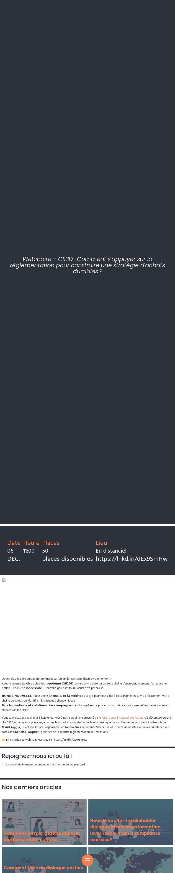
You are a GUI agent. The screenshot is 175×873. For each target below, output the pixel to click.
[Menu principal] (87, 860)
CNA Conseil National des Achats (122, 717)
